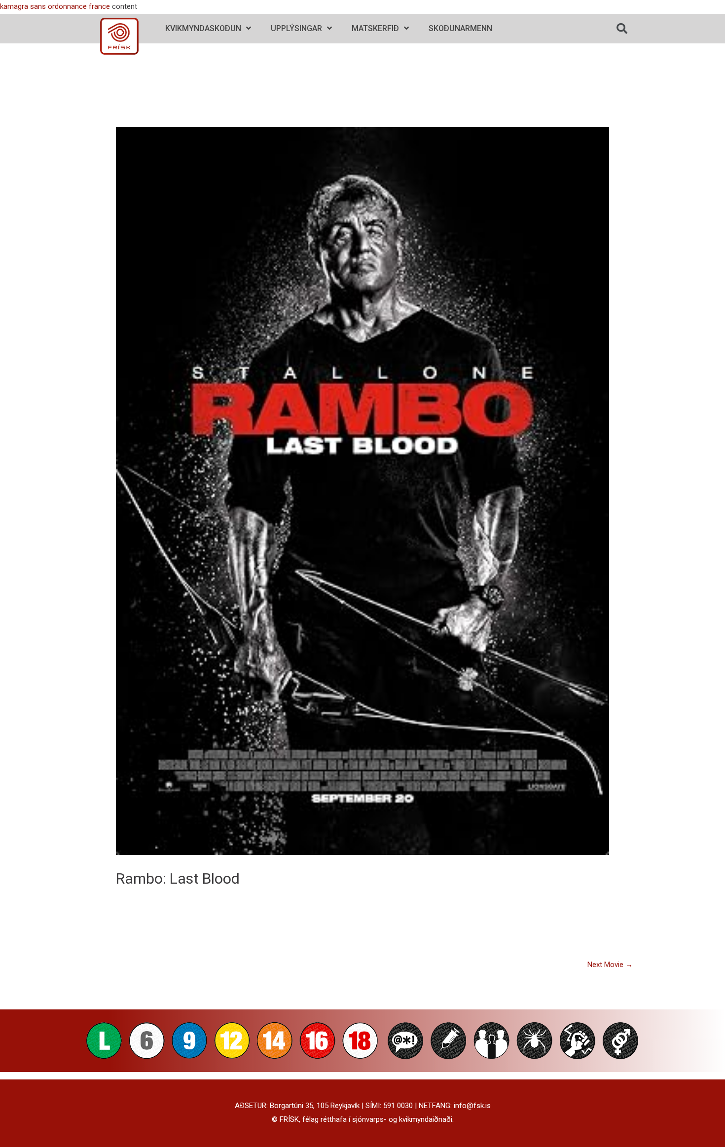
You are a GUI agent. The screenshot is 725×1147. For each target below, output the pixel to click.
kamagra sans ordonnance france (55, 6)
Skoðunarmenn (460, 28)
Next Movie (610, 964)
